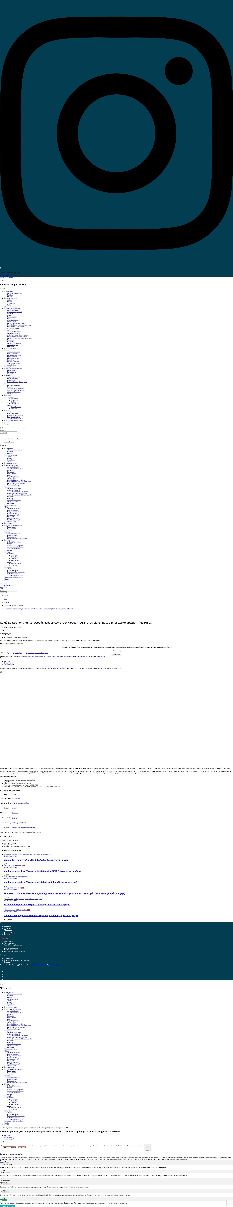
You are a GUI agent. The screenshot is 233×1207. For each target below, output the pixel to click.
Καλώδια (8, 1076)
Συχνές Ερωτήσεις (9, 943)
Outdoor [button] (7, 383)
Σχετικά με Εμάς (8, 941)
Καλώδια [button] (7, 375)
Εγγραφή (11, 442)
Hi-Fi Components (12, 353)
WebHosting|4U (53, 965)
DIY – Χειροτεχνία (12, 413)
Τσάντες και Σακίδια (11, 307)
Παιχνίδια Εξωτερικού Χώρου (16, 323)
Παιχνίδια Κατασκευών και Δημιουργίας (19, 325)
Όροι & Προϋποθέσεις (10, 950)
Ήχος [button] (6, 350)
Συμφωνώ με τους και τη (25, 653)
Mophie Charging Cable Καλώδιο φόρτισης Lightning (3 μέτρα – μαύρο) (41, 915)
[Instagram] (116, 266)
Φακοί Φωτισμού (16, 407)
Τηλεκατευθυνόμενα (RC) (14, 312)
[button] (10, 856)
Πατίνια (9, 387)
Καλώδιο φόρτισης (86, 656)
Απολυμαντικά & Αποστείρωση (14, 420)
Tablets (9, 305)
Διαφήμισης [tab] (3, 1182)
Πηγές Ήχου (11, 360)
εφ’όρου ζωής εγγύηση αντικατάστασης (23, 827)
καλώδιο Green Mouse (61, 656)
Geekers (2, 280)
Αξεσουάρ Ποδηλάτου (13, 392)
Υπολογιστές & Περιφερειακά (14, 1069)
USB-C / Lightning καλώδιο (20, 803)
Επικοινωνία (3, 587)
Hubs (6, 422)
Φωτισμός (8, 1096)
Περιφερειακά (11, 370)
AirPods (9, 300)
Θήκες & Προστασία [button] (11, 298)
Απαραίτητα (5, 1163)
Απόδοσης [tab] (3, 1190)
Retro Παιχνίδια (11, 317)
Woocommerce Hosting (40, 965)
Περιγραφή (7, 661)
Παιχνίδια (8, 1111)
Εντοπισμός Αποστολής (7, 585)
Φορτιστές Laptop (12, 345)
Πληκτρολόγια (11, 372)
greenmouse (50, 656)
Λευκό (14, 808)
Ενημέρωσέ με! (116, 654)
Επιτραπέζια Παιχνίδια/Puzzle (15, 415)
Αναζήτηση (4, 432)
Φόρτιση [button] (7, 330)
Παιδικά (9, 296)
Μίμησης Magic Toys (13, 417)
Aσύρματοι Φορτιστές (13, 333)
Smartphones (11, 303)
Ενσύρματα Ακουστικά (14, 355)
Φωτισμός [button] (8, 395)
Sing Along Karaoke (13, 320)
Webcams (10, 373)
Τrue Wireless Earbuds (13, 363)
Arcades (9, 412)
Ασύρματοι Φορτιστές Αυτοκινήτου (17, 335)
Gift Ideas (10, 313)
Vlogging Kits (15, 403)
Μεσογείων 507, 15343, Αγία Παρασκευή (17, 960)
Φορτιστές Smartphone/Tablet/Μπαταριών (19, 338)
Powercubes (10, 341)
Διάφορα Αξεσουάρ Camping (15, 390)
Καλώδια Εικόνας (12, 378)
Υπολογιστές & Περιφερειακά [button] (13, 368)
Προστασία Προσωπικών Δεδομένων (37, 653)
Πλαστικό (15, 813)
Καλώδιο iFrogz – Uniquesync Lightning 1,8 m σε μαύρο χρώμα (37, 904)
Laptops (9, 301)
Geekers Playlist (10, 933)
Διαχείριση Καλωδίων (13, 377)
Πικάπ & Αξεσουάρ (13, 361)
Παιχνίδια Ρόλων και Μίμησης (16, 326)
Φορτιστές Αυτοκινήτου (14, 343)
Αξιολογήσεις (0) (9, 664)
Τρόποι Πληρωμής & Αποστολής (13, 945)
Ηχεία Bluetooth (12, 356)
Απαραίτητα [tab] (3, 1161)
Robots (9, 318)
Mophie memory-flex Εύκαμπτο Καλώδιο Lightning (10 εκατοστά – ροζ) (40, 882)
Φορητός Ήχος (11, 365)
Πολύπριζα (10, 346)
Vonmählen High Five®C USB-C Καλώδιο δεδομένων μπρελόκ (36, 860)
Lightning (15, 823)
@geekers (8, 928)
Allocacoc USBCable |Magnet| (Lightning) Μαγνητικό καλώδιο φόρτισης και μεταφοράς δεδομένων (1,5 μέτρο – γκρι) (64, 893)
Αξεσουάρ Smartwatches (14, 293)
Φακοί (9, 1106)
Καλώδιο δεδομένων (74, 656)
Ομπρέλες (10, 393)
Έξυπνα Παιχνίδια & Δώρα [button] (12, 308)
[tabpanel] (116, 1167)
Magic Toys (10, 315)
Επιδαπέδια (14, 400)
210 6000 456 (6, 276)
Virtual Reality (11, 321)
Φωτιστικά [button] (10, 397)
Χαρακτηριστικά (8, 663)
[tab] (118, 661)
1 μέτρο (14, 818)
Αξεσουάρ (14, 408)
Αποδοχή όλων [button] (22, 1147)
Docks (7, 424)
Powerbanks (10, 340)
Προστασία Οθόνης (10, 348)
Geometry (29, 965)
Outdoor (7, 1084)
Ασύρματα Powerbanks (14, 332)
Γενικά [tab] (2, 1178)
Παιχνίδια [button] (8, 410)
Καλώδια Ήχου (11, 380)
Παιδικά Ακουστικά (13, 358)
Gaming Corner (9, 367)
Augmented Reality (12, 310)
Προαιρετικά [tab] (3, 1170)
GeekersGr (8, 930)
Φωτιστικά (10, 1097)
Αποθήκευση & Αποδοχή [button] (7, 1206)
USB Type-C (22, 823)
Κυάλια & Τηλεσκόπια (13, 385)
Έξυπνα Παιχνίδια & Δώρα (13, 1009)
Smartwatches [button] (9, 291)
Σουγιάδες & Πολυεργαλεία (15, 388)
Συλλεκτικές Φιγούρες (13, 328)
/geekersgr (8, 926)
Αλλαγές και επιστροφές (11, 948)
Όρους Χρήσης (17, 653)
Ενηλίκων (10, 295)
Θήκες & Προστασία (11, 999)
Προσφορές (3, 584)
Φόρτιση (7, 1031)
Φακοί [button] (9, 405)
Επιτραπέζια (14, 398)
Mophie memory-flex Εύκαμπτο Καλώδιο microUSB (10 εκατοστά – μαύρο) (42, 871)
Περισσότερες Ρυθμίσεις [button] (9, 1147)
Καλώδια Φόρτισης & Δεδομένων (17, 336)
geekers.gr (8, 962)
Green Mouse (17, 627)
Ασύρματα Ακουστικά (13, 352)
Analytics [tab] (2, 1198)
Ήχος (7, 1051)
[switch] (1, 1172)
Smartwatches (9, 992)
